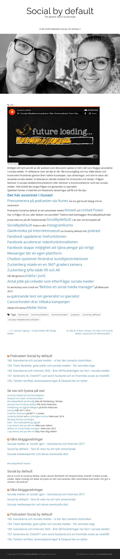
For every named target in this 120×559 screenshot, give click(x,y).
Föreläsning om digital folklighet (22, 407)
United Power (92, 210)
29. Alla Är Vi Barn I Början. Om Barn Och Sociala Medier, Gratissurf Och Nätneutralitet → (89, 332)
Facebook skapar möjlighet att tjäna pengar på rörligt (50, 247)
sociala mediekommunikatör (23, 319)
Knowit (70, 210)
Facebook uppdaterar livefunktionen (36, 236)
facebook (23, 314)
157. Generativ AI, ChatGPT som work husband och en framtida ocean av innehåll (58, 375)
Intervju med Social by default (21, 404)
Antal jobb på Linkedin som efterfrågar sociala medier (50, 281)
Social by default (60, 11)
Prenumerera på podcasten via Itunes (37, 200)
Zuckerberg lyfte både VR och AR (33, 270)
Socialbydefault (59, 219)
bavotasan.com (105, 554)
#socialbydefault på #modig (21, 401)
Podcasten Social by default (31, 356)
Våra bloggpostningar (26, 439)
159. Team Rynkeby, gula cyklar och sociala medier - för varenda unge (51, 365)
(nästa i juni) (35, 275)
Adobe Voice (36, 307)
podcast (94, 230)
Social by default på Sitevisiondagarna (25, 395)
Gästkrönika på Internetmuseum (34, 230)
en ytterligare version (38, 416)
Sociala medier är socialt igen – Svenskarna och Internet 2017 (46, 443)
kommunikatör (60, 314)
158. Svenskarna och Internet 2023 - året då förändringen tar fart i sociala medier (58, 370)
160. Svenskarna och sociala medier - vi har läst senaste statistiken (49, 360)
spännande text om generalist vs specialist (45, 296)
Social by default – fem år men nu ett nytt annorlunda (41, 449)
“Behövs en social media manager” (66, 286)
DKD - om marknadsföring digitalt (23, 422)
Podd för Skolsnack (16, 413)
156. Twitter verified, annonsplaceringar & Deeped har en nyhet (47, 380)
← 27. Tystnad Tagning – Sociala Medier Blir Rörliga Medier (31, 332)
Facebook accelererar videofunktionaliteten (42, 241)
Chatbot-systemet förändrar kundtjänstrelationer (47, 258)
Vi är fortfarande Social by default (60, 29)
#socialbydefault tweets (19, 463)
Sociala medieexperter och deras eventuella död (37, 454)
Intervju (11, 410)
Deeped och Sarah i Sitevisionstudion (25, 398)
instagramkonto (60, 225)
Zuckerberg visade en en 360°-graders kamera (44, 264)
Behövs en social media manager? (23, 428)
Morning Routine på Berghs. (20, 419)
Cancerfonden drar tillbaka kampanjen (38, 301)
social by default (91, 314)
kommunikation (40, 314)
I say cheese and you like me (21, 425)
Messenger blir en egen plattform (34, 253)
